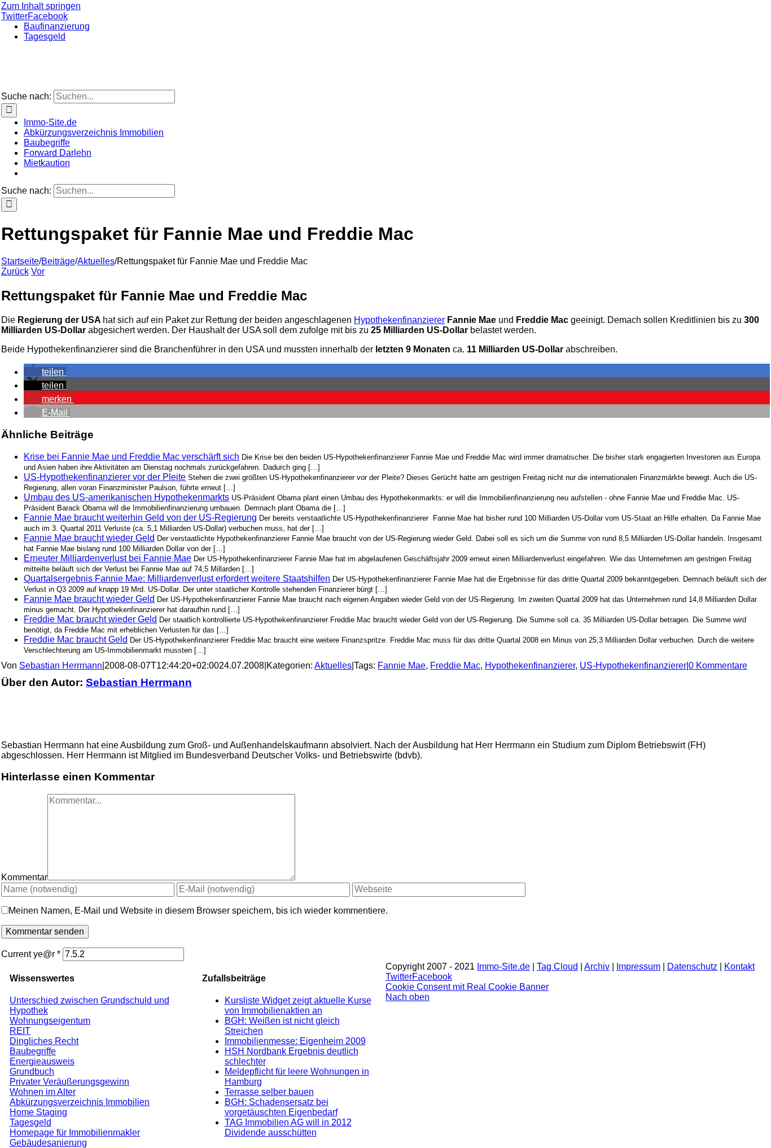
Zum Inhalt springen (41, 6)
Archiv (597, 966)
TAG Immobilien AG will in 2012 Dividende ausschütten (288, 1127)
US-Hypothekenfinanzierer (633, 665)
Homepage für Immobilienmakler (75, 1132)
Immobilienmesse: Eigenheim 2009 (295, 1041)
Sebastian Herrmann (60, 665)
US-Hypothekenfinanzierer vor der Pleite (105, 477)
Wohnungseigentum (50, 1020)
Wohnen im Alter (43, 1092)
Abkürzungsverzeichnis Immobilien (80, 1102)
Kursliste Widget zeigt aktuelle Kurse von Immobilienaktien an (298, 1005)
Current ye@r (30, 954)
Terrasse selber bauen (269, 1092)
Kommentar (24, 877)
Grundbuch (32, 1071)
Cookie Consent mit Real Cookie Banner (467, 987)
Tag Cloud (557, 966)
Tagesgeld (30, 1122)
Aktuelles (333, 665)
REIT (20, 1031)
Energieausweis (42, 1061)
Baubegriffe (33, 1051)
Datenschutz (692, 966)
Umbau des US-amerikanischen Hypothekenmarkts (126, 497)
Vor (38, 271)
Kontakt (739, 966)
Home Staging (38, 1112)
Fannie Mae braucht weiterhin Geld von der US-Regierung (140, 517)
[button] (45, 372)
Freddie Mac (455, 665)
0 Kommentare (718, 665)
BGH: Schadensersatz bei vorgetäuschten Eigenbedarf (281, 1107)
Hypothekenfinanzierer (399, 320)
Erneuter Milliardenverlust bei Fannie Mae (107, 558)
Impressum (638, 966)
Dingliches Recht (44, 1041)
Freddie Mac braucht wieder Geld (90, 619)
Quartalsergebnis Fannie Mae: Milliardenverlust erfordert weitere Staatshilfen (177, 578)
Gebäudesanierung (48, 1142)
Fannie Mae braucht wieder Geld (89, 538)
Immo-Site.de (503, 966)
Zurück (15, 271)
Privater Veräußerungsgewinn (69, 1081)
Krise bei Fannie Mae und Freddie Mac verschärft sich (131, 456)
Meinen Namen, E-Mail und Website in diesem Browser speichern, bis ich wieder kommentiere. (198, 910)
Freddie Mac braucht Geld (76, 639)
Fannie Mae (402, 665)
